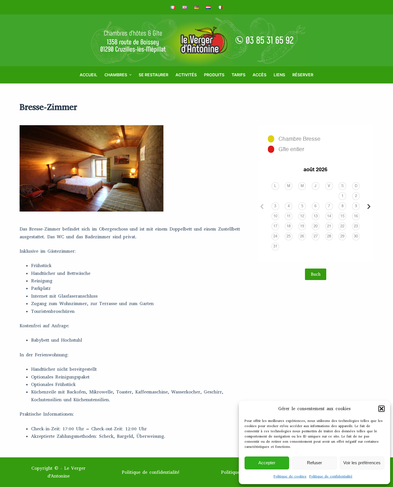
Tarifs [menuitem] (238, 74)
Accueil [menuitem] (88, 74)
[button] (381, 409)
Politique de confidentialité (330, 476)
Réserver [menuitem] (302, 74)
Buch (315, 274)
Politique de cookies (290, 476)
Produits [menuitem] (214, 74)
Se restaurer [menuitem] (153, 74)
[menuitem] (175, 7)
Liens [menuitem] (279, 74)
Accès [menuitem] (259, 74)
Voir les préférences (362, 462)
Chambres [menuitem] (115, 74)
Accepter (266, 462)
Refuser (314, 462)
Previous (262, 207)
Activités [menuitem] (186, 74)
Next (369, 207)
